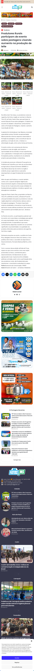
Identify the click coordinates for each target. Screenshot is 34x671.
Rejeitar (17, 662)
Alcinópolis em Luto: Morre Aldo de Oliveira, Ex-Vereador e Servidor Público (22, 520)
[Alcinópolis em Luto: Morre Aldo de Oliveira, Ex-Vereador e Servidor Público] (5, 522)
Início (3, 20)
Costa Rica (14, 20)
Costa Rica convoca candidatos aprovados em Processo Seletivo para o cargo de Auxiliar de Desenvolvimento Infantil (22, 434)
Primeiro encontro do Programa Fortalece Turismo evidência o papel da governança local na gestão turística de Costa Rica (21, 424)
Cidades (8, 20)
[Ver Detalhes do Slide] (17, 15)
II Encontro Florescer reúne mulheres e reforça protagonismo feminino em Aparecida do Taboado (22, 451)
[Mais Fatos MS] (17, 7)
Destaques (18, 23)
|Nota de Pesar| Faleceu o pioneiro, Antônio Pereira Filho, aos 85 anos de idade (22, 530)
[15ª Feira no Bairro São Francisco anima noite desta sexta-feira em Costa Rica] (5, 416)
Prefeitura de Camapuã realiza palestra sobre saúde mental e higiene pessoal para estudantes (16, 603)
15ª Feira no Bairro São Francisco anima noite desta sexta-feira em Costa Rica (22, 415)
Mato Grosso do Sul (7, 26)
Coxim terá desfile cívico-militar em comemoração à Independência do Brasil (15, 567)
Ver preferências (17, 667)
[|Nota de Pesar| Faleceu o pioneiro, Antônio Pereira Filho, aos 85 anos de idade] (5, 532)
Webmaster (5, 50)
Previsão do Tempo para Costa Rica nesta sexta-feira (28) (19, 1)
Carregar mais (17, 460)
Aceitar (17, 658)
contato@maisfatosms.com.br (14, 482)
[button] (31, 641)
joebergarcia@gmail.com (13, 484)
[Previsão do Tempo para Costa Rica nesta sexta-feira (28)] (5, 443)
